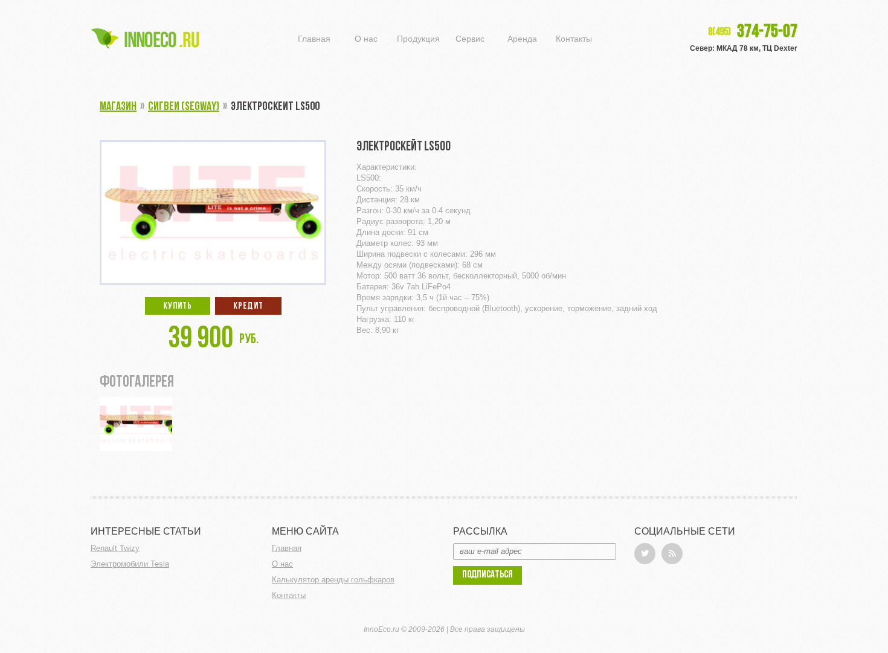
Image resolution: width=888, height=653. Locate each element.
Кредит (248, 306)
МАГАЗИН (118, 106)
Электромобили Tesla (130, 563)
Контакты (574, 38)
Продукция (418, 38)
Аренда (522, 38)
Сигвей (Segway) (183, 106)
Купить (177, 306)
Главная (314, 38)
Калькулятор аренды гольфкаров (333, 579)
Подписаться (487, 575)
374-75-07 (752, 33)
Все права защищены (487, 629)
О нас (366, 38)
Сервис (469, 38)
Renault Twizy (115, 548)
